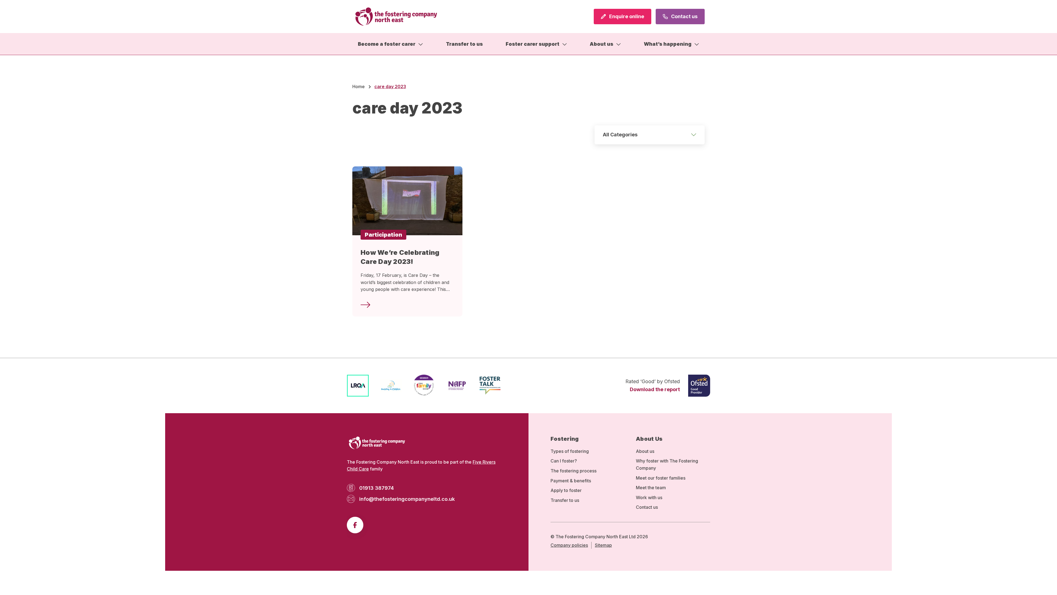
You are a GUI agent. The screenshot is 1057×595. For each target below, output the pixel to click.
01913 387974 (376, 488)
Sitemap (603, 545)
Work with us (649, 497)
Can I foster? (564, 461)
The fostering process (573, 471)
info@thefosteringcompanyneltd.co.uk (407, 499)
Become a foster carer (386, 44)
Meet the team (651, 487)
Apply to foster (566, 490)
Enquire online (626, 16)
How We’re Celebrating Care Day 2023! (400, 257)
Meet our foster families (660, 478)
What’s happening (667, 44)
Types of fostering (570, 451)
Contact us (684, 16)
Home (358, 86)
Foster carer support (532, 44)
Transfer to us (464, 44)
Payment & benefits (571, 480)
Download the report (655, 389)
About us (601, 44)
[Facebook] (355, 525)
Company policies (569, 545)
